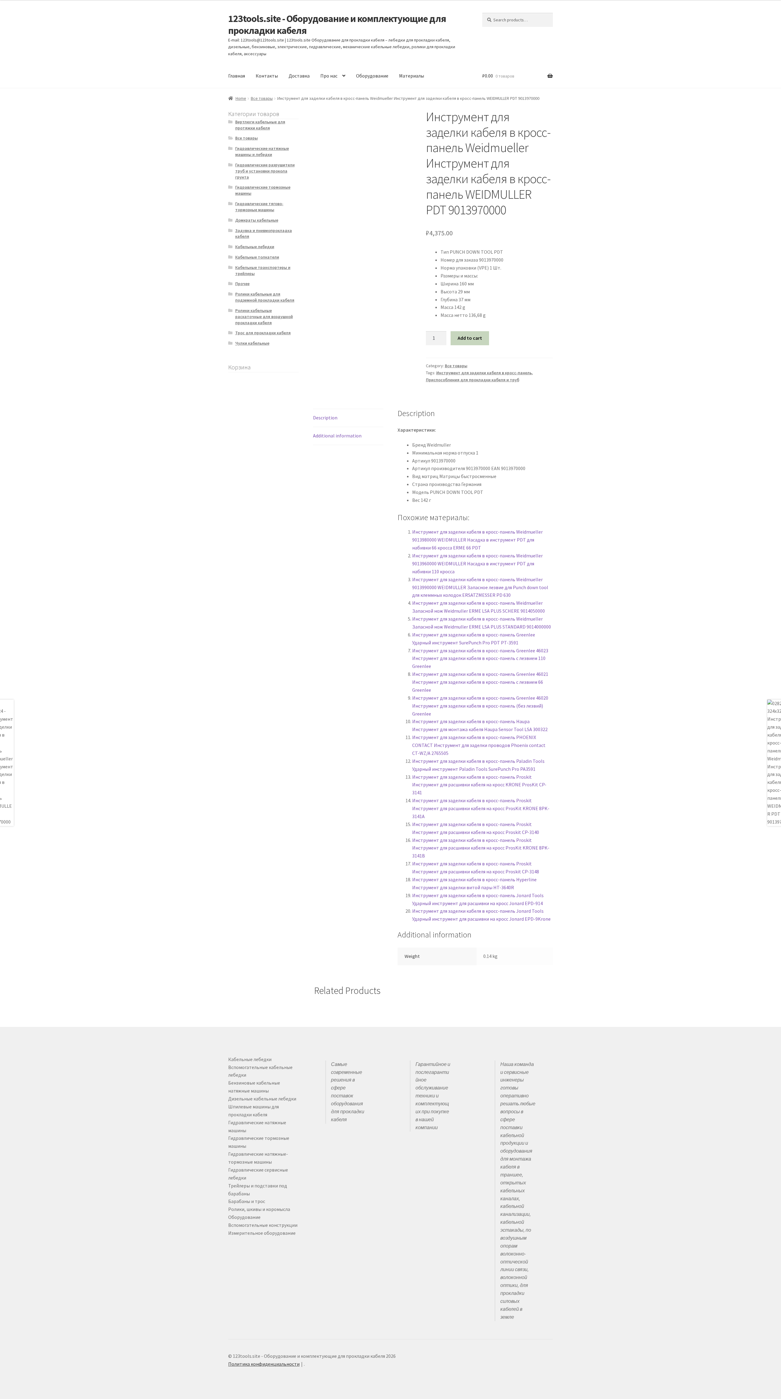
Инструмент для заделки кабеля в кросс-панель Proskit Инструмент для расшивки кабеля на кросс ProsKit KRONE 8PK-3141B (480, 848)
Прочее (242, 283)
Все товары (262, 98)
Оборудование (372, 76)
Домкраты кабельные (256, 220)
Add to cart (470, 338)
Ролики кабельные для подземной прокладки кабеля (264, 297)
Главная (236, 76)
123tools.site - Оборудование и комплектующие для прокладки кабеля (337, 25)
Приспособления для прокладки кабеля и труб (472, 379)
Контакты (267, 76)
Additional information (337, 436)
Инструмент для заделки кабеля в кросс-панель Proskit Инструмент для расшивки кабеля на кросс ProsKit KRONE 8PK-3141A (480, 808)
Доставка (299, 76)
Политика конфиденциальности (264, 1364)
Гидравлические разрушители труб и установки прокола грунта (265, 171)
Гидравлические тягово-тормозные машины (259, 206)
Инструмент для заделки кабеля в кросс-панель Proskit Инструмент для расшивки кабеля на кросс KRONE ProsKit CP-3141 (479, 785)
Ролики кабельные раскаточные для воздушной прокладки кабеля (264, 316)
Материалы (411, 76)
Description (325, 418)
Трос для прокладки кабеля (263, 332)
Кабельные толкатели (257, 257)
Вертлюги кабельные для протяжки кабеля (260, 125)
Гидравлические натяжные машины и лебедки (262, 151)
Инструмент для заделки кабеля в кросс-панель (484, 372)
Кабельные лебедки (254, 246)
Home (241, 98)
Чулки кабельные (252, 343)
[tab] (348, 418)
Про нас (328, 76)
